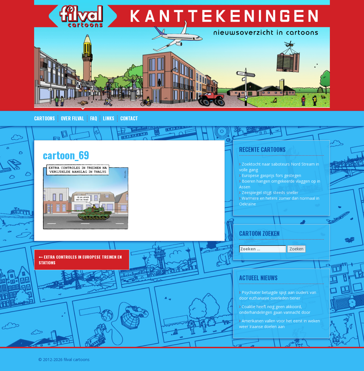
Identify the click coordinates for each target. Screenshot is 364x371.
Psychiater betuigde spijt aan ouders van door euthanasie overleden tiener (277, 295)
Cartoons (44, 118)
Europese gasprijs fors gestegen (271, 175)
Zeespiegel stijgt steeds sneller (270, 192)
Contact (129, 118)
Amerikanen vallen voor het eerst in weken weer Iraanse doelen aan (279, 323)
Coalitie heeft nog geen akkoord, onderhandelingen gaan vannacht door (274, 309)
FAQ (93, 118)
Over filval (72, 118)
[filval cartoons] (182, 55)
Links (108, 118)
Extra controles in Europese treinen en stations (80, 259)
